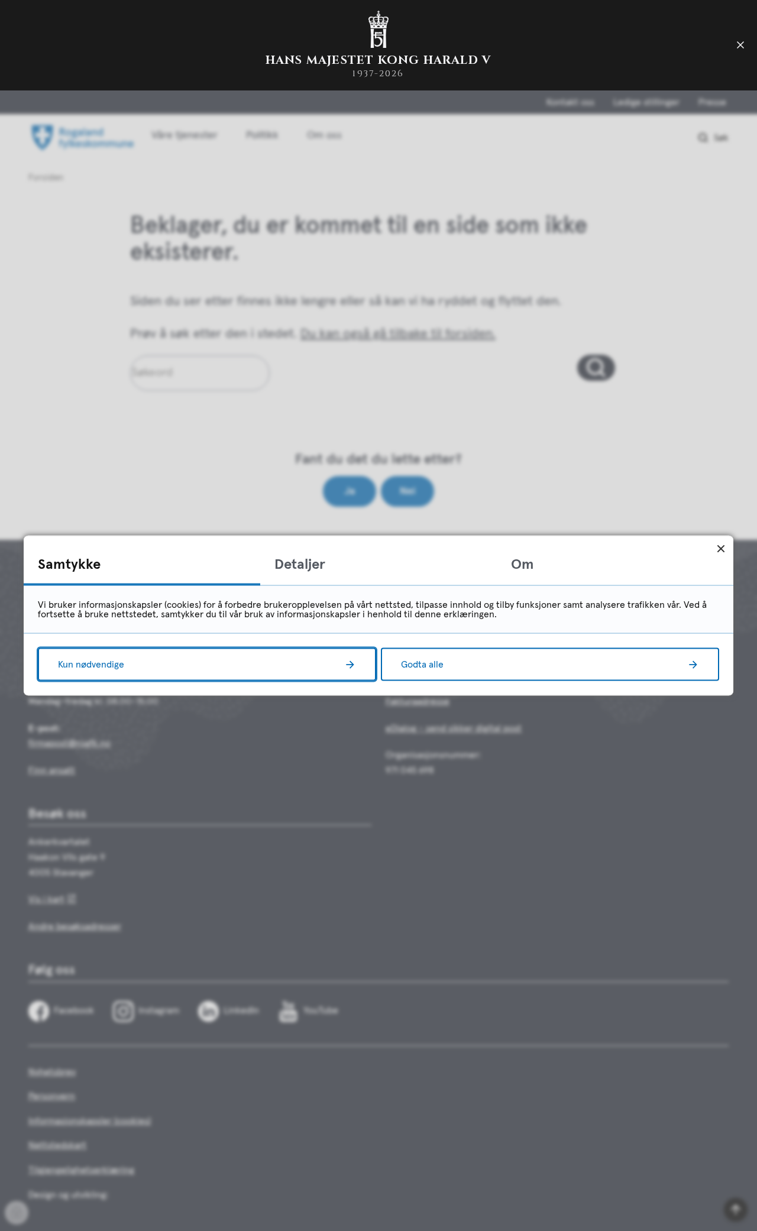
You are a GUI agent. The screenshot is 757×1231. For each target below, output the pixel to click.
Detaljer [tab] (299, 565)
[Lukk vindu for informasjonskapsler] (720, 548)
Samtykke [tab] (69, 565)
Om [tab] (522, 565)
